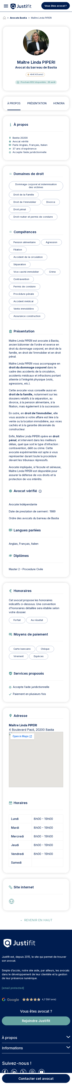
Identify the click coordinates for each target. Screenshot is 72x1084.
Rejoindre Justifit (36, 1021)
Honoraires (61, 103)
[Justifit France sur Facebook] (6, 1072)
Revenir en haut (38, 920)
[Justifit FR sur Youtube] (43, 1072)
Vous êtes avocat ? (55, 5)
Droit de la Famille (23, 194)
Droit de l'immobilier (24, 202)
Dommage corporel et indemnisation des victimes (36, 186)
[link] (12, 901)
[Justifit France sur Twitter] (24, 1072)
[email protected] (13, 987)
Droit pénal (19, 209)
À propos (13, 103)
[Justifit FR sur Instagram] (33, 1072)
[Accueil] (6, 18)
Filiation (17, 249)
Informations (12, 1048)
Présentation (37, 103)
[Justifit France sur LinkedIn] (15, 1072)
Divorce (50, 202)
